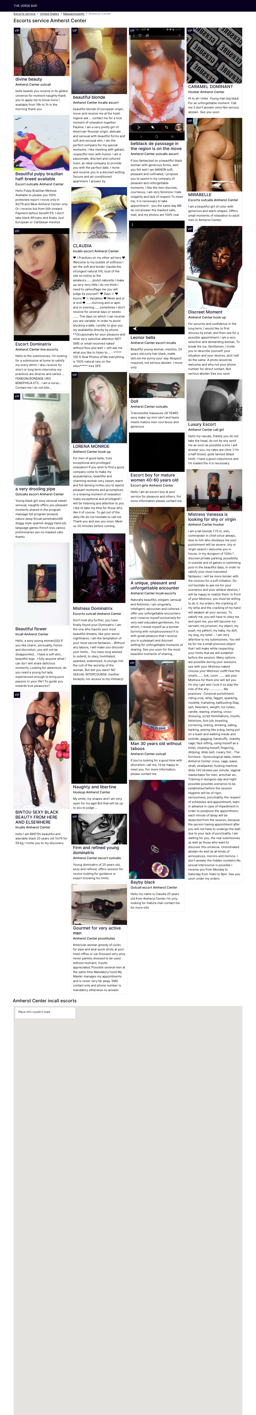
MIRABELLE (200, 194)
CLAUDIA (82, 245)
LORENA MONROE (91, 446)
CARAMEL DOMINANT (210, 86)
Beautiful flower (31, 628)
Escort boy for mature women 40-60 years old (154, 477)
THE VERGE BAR (25, 6)
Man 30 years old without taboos (156, 746)
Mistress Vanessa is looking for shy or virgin (212, 517)
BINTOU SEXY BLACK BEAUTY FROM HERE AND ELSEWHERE (37, 817)
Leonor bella (143, 337)
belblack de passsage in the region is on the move (156, 146)
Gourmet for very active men (97, 930)
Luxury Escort (202, 424)
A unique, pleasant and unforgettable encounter (155, 585)
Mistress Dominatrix (93, 608)
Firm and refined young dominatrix (96, 850)
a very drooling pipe (35, 488)
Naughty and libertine (94, 786)
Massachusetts (73, 14)
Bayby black (143, 882)
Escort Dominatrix (33, 344)
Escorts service (25, 14)
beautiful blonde (89, 97)
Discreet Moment (205, 311)
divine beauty (28, 79)
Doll (134, 401)
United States (49, 14)
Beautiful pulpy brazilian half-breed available (39, 176)
